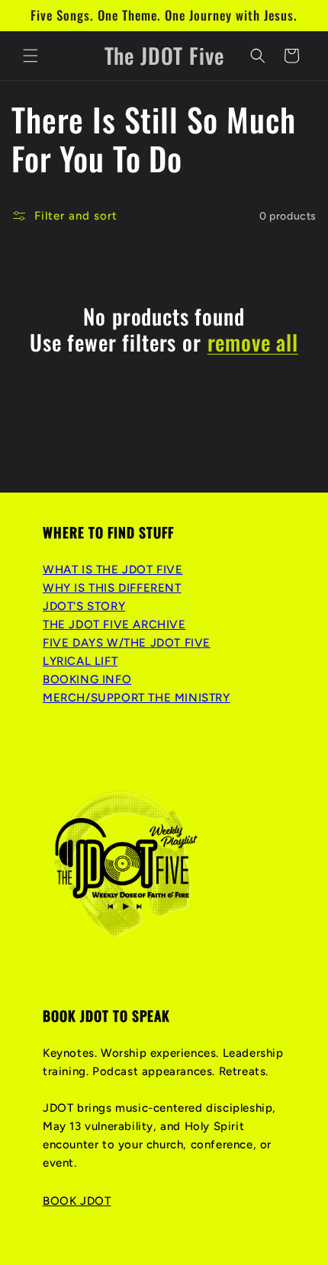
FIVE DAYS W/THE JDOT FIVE (127, 643)
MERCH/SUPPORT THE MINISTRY (136, 698)
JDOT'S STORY (84, 606)
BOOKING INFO (87, 679)
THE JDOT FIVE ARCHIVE (114, 624)
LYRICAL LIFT (80, 661)
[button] (30, 55)
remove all (252, 342)
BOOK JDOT (77, 1201)
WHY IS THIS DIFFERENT (112, 588)
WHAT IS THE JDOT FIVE (113, 569)
